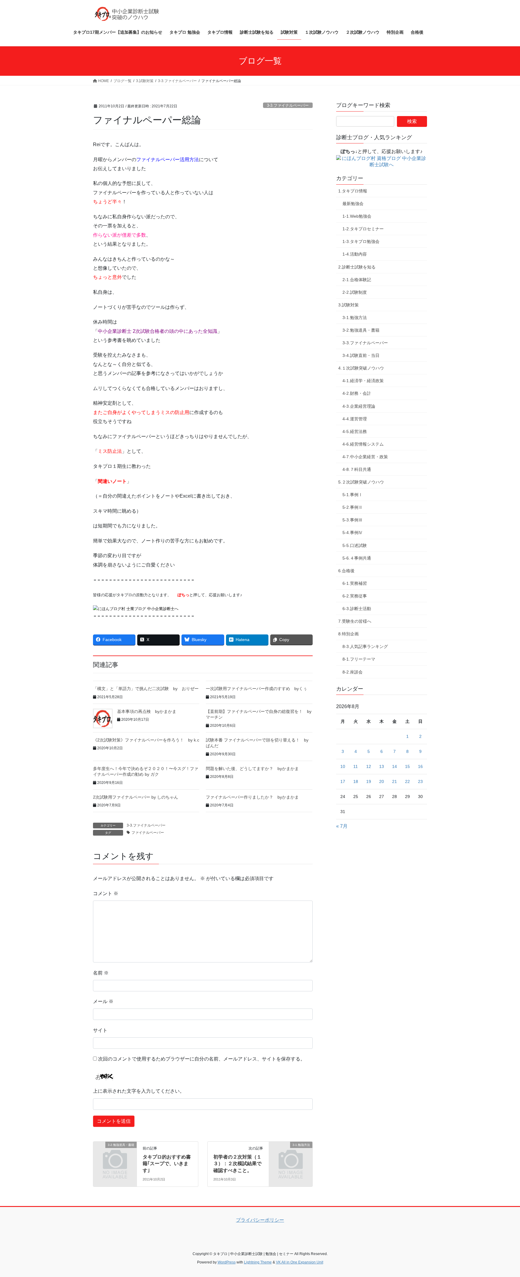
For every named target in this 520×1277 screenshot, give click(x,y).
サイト (100, 1030)
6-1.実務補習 (354, 583)
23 (420, 781)
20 (381, 781)
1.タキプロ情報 (352, 191)
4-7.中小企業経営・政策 (365, 456)
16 (420, 766)
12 (368, 766)
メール (103, 1001)
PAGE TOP (502, 1233)
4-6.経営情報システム (363, 444)
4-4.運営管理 (354, 418)
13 (381, 766)
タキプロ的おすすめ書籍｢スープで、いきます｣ (167, 1163)
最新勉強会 (353, 203)
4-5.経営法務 (354, 431)
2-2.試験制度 (354, 292)
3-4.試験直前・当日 (360, 355)
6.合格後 (346, 570)
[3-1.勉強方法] (290, 1154)
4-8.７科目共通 (356, 469)
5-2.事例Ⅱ (352, 507)
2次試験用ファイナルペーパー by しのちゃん (135, 797)
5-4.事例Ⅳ (352, 532)
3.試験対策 (348, 304)
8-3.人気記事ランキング (365, 646)
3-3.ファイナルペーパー (288, 105)
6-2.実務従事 (354, 596)
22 (407, 781)
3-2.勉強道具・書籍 (360, 330)
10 (342, 766)
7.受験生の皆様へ (354, 621)
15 (407, 766)
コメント (105, 893)
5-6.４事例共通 (356, 558)
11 (355, 766)
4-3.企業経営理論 (358, 406)
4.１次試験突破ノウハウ (361, 368)
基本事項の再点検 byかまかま (146, 711)
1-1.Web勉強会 (356, 216)
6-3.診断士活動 (356, 608)
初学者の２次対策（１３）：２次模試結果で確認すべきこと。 (237, 1163)
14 (394, 766)
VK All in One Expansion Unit (299, 1262)
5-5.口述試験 (354, 545)
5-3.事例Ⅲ (352, 519)
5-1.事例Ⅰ (352, 494)
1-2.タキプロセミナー (363, 228)
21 (394, 781)
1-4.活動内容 (354, 254)
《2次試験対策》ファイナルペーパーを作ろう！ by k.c (146, 740)
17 (342, 781)
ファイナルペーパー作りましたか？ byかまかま (252, 797)
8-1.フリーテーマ (358, 659)
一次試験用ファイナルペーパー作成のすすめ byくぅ (256, 688)
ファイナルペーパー (148, 832)
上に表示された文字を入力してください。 (138, 1091)
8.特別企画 (348, 633)
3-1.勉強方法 (354, 317)
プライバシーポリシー (260, 1220)
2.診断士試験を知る (357, 267)
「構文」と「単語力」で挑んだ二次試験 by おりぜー (146, 688)
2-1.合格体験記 (356, 279)
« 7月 (342, 826)
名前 (101, 972)
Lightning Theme (258, 1262)
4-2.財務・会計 (356, 393)
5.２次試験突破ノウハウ (361, 482)
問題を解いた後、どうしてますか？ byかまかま (252, 768)
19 (368, 781)
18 (355, 781)
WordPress (227, 1262)
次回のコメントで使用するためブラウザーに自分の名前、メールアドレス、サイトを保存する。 (201, 1058)
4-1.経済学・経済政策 (363, 380)
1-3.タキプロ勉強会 (360, 241)
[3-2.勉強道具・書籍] (115, 1154)
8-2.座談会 (352, 672)
